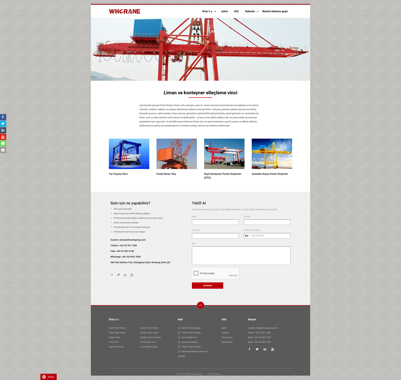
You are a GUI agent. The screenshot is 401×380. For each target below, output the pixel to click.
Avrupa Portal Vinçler (149, 328)
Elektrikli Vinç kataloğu (191, 328)
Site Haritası (197, 374)
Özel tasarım (227, 342)
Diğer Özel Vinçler (116, 347)
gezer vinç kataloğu (189, 342)
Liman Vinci (114, 342)
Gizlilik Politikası (214, 374)
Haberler (250, 11)
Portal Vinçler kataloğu (191, 333)
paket (224, 328)
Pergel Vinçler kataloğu (191, 347)
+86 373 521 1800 (128, 245)
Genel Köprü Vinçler (117, 333)
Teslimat (225, 333)
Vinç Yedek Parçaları (149, 347)
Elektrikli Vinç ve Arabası (150, 337)
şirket (224, 11)
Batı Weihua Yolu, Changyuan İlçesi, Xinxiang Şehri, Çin (142, 262)
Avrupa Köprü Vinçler (149, 333)
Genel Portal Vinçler (117, 328)
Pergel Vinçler (114, 337)
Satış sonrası (227, 337)
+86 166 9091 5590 (262, 337)
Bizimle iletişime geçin (275, 11)
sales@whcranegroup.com (132, 240)
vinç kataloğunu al (189, 337)
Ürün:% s (207, 11)
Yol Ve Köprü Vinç (147, 342)
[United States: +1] (247, 235)
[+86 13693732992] (3, 143)
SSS (236, 11)
